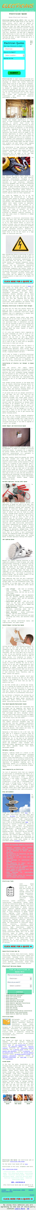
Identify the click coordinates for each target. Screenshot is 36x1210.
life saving (6, 129)
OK (28, 1209)
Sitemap (4, 1190)
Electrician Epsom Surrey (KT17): (13, 20)
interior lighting (14, 908)
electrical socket (26, 897)
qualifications (25, 26)
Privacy (32, 1195)
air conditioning (20, 1045)
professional (17, 259)
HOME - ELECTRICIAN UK (18, 1182)
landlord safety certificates (19, 914)
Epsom (29, 286)
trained (10, 224)
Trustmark (17, 840)
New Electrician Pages (17, 1190)
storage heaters (29, 1052)
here (26, 1164)
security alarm (29, 917)
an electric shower (15, 1046)
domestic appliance (14, 910)
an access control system (22, 1054)
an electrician (21, 254)
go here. (12, 816)
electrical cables (27, 922)
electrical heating (27, 1048)
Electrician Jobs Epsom (17, 1161)
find (7, 954)
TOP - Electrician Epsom (9, 1169)
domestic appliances (9, 1055)
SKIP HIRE (23, 1057)
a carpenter (9, 1058)
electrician (14, 24)
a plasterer (26, 1051)
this (26, 813)
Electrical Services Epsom (11, 966)
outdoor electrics (26, 894)
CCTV (20, 928)
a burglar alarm (18, 1049)
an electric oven (7, 1052)
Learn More (20, 1209)
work (11, 21)
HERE (26, 822)
